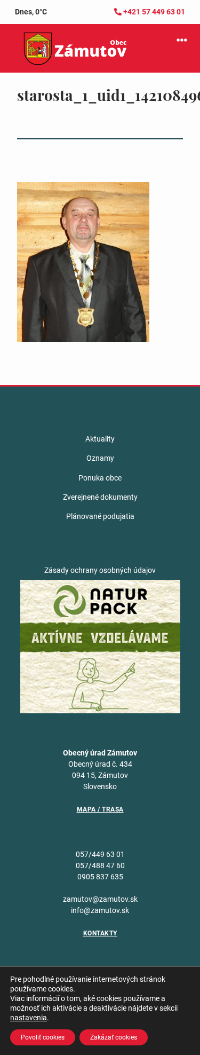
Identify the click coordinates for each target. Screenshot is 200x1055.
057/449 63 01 (100, 854)
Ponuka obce (100, 478)
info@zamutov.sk (100, 910)
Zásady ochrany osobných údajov (100, 570)
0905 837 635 (100, 876)
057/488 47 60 (100, 865)
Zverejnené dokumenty (100, 497)
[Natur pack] (100, 646)
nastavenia (28, 1017)
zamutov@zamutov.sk (100, 899)
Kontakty (100, 933)
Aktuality (100, 439)
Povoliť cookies (43, 1037)
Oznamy (100, 458)
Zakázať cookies (113, 1037)
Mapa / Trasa (100, 809)
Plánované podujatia (100, 516)
